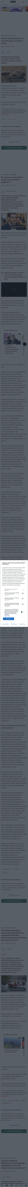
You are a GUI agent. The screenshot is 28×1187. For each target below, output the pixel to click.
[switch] (22, 593)
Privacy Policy (22, 624)
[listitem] (14, 590)
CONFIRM (8, 618)
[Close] (25, 563)
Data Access (14, 624)
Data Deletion (5, 624)
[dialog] (14, 593)
